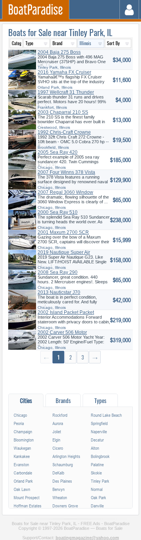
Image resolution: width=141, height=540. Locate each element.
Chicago (20, 415)
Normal (97, 489)
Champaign (23, 431)
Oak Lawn (22, 489)
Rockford (59, 415)
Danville (97, 506)
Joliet (56, 431)
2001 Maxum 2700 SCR (63, 232)
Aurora (57, 423)
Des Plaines (62, 481)
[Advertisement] (70, 378)
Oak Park (98, 497)
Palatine (97, 464)
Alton (95, 448)
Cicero (57, 448)
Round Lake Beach (106, 415)
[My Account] (129, 9)
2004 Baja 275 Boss (59, 52)
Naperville (99, 431)
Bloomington (24, 440)
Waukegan (22, 448)
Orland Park (23, 481)
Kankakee (22, 456)
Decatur (97, 440)
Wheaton (59, 497)
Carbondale (23, 473)
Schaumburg (62, 464)
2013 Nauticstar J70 (59, 292)
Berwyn (58, 489)
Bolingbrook (100, 456)
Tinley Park (100, 481)
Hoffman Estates (28, 506)
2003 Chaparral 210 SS (63, 112)
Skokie (96, 473)
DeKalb (58, 473)
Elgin (56, 440)
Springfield (99, 423)
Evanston (21, 464)
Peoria (19, 423)
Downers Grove (65, 506)
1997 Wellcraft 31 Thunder (66, 92)
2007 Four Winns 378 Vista (66, 172)
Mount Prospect (27, 497)
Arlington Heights (66, 456)
